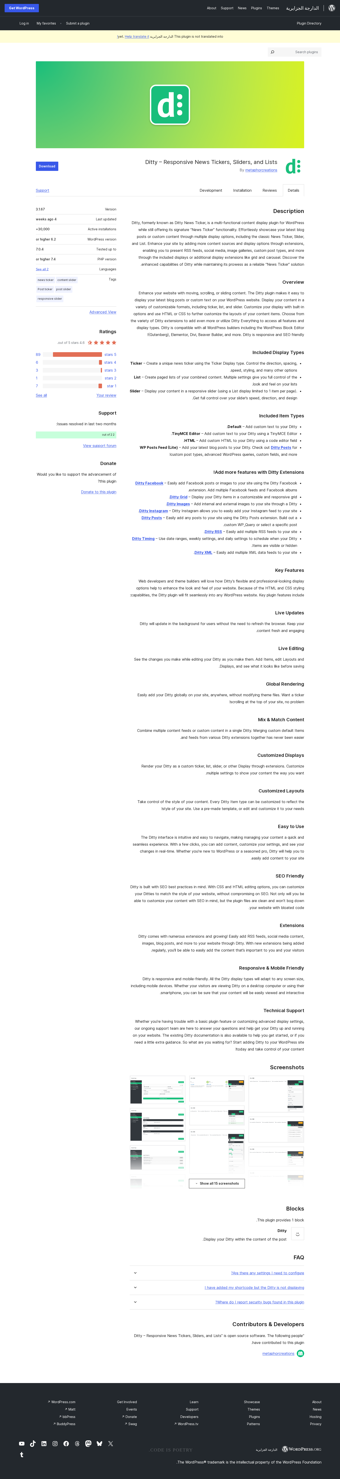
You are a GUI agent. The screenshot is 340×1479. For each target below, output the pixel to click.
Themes (253, 1409)
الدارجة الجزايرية (266, 1449)
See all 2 (42, 269)
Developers (189, 1417)
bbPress (67, 1417)
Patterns (253, 1424)
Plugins (254, 1417)
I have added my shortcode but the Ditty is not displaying (254, 1287)
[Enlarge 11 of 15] (179, 1081)
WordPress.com (61, 1402)
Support (42, 190)
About (316, 1402)
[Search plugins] (272, 52)
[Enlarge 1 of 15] (298, 1081)
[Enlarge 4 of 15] (298, 1176)
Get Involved (127, 1402)
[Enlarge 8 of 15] (238, 1135)
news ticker (46, 280)
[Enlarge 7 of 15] (238, 1111)
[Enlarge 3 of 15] (298, 1152)
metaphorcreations (261, 170)
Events (132, 1409)
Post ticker (45, 289)
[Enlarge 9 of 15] (238, 1183)
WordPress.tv (186, 1424)
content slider (66, 280)
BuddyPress (64, 1424)
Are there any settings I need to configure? (267, 1273)
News (317, 1409)
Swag (130, 1424)
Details (293, 190)
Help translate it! (133, 36)
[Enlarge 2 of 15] (298, 1122)
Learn (194, 1402)
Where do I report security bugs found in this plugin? (259, 1302)
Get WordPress (21, 8)
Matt (70, 1409)
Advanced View (103, 312)
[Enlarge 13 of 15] (179, 1151)
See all (41, 395)
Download (47, 166)
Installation (242, 190)
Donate (129, 1417)
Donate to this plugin (98, 492)
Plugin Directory (309, 23)
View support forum (99, 445)
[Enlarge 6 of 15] (238, 1081)
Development (211, 190)
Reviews (270, 190)
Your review (106, 395)
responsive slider (50, 298)
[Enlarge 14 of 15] (179, 1180)
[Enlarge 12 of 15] (179, 1114)
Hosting (315, 1417)
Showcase (252, 1402)
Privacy (315, 1424)
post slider (63, 289)
